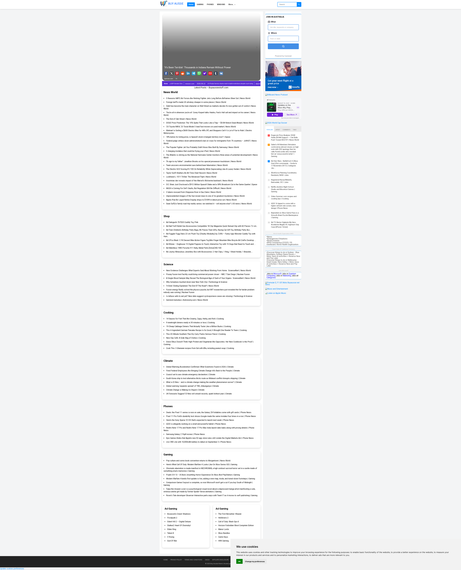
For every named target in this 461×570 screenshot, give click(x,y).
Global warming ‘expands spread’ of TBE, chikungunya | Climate (192, 386)
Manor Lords (223, 529)
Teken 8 (170, 533)
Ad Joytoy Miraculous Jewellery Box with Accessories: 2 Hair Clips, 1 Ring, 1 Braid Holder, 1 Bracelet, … (209, 252)
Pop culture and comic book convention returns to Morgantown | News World (198, 461)
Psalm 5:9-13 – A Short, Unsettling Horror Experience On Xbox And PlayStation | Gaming (203, 475)
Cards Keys (223, 537)
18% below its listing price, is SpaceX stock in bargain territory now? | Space (198, 137)
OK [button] (239, 561)
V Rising (170, 537)
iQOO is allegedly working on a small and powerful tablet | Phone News (196, 424)
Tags (294, 130)
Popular (270, 130)
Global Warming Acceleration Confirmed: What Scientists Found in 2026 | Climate (200, 367)
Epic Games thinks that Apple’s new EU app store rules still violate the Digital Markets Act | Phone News (210, 438)
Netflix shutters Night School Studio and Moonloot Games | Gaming (283, 189)
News (269, 237)
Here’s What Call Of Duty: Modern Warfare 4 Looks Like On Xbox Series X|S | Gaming (201, 464)
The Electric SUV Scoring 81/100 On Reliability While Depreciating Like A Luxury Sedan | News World (208, 169)
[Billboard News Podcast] (276, 95)
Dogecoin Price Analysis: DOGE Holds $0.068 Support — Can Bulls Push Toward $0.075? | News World (285, 137)
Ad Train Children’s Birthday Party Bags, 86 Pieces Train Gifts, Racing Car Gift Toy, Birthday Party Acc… (208, 230)
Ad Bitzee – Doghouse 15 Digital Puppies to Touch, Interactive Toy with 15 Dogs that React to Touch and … (210, 244)
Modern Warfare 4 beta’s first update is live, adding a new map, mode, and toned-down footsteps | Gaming (210, 478)
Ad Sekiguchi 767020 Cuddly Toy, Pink (182, 222)
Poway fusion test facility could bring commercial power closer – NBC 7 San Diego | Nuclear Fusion (208, 274)
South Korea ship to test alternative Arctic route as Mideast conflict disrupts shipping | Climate (205, 378)
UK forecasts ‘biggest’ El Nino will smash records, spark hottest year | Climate (199, 394)
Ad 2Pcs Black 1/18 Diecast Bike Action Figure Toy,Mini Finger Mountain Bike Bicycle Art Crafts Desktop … (211, 240)
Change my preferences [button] (255, 561)
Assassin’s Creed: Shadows (179, 514)
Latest (277, 130)
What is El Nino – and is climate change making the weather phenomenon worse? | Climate (204, 382)
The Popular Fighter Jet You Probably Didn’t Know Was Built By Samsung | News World (202, 147)
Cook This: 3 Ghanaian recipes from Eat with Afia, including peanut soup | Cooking (200, 348)
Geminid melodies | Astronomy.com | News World (187, 300)
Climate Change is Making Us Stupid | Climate (185, 390)
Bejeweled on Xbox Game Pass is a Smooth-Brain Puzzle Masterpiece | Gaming (285, 215)
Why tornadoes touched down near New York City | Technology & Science (196, 282)
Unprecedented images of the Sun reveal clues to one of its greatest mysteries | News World (205, 196)
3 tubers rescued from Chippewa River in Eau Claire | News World (193, 192)
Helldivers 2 (223, 518)
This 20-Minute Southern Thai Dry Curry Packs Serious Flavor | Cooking (196, 334)
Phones (168, 406)
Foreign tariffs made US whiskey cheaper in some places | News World (196, 102)
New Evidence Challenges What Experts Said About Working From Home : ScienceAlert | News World (208, 270)
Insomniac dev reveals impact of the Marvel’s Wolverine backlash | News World (199, 180)
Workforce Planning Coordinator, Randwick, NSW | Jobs (284, 174)
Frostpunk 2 (172, 518)
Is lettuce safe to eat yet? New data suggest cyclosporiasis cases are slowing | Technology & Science (209, 296)
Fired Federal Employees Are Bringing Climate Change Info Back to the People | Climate (203, 371)
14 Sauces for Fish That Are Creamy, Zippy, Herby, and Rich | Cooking (195, 319)
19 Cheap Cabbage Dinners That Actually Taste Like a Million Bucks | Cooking (198, 326)
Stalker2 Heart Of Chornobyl (179, 525)
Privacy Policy (176, 560)
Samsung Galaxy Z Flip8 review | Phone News (185, 434)
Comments (286, 130)
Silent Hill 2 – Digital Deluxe (179, 521)
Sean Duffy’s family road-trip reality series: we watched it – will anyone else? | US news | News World (209, 204)
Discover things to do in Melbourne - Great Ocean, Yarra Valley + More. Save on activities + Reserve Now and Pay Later (283, 263)
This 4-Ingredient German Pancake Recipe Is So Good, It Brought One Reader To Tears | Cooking (206, 330)
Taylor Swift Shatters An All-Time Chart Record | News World (191, 173)
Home (165, 560)
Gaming (168, 454)
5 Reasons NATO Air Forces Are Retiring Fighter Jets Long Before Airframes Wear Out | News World (208, 98)
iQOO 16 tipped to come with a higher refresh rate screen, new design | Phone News (283, 205)
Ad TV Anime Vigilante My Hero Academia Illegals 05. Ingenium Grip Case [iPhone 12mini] (285, 224)
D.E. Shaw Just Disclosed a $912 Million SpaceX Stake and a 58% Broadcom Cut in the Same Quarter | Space (211, 184)
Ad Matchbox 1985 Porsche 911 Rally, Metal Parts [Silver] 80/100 (193, 248)
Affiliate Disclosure (220, 560)
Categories (271, 277)
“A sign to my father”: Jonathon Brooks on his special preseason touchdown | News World (203, 161)
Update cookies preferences (12, 568)
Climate (168, 360)
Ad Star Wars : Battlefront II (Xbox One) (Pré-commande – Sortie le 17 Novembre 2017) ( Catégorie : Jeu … (284, 164)
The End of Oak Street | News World (181, 119)
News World (171, 92)
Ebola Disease (273, 240)
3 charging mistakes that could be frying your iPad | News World (193, 151)
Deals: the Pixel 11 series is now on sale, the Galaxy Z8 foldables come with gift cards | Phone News (208, 412)
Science (168, 264)
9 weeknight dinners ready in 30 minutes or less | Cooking (190, 322)
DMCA (207, 560)
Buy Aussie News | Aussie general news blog (226, 563)
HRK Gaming (223, 541)
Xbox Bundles (224, 533)
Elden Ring (171, 529)
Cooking (168, 312)
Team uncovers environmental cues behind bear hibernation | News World (197, 165)
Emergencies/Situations (277, 239)
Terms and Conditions (193, 560)
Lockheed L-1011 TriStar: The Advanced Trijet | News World (191, 177)
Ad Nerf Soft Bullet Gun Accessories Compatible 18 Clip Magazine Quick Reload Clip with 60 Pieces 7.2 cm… (212, 226)
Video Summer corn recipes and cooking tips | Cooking (284, 197)
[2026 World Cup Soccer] (276, 123)
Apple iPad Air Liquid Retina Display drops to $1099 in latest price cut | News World (201, 200)
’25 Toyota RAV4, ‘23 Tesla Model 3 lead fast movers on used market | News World (201, 126)
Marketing (287, 276)
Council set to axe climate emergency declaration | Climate (190, 374)
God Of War (172, 541)
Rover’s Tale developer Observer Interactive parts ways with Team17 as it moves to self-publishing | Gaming (211, 495)
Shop (167, 216)
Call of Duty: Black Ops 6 (228, 521)
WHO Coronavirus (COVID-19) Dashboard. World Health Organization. (283, 243)
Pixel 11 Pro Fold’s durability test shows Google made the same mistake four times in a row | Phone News (211, 416)
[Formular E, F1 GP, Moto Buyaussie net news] (283, 284)
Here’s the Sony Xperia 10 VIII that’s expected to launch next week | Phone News (200, 420)
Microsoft (277, 274)
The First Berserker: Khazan (229, 514)
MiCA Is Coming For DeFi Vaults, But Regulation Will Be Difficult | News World (198, 188)
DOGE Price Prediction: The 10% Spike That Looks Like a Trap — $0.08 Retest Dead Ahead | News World (210, 123)
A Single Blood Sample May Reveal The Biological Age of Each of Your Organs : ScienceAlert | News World (210, 278)
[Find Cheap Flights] (283, 90)
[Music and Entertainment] (276, 289)
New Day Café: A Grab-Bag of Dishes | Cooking (186, 338)
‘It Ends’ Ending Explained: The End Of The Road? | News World (192, 286)
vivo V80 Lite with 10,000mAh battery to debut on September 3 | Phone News (198, 442)
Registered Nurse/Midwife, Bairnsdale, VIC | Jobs (281, 181)
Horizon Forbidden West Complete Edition (236, 525)
